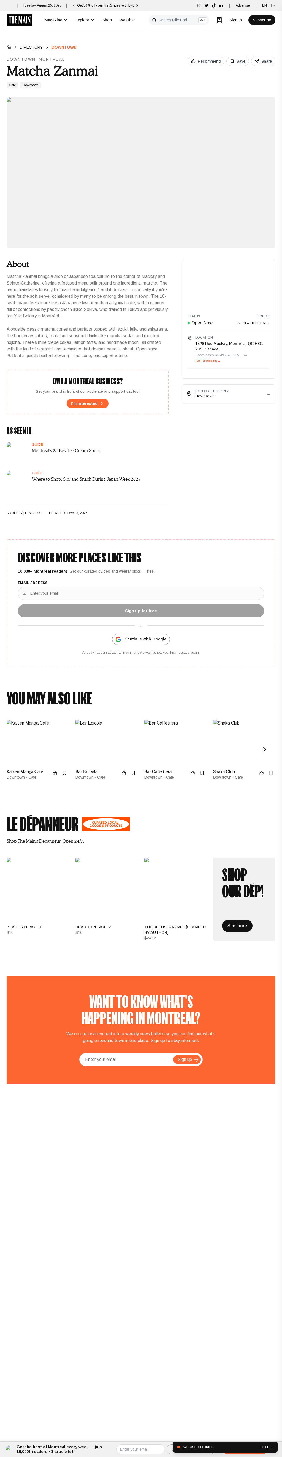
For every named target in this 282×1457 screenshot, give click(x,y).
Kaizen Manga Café (25, 772)
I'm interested (84, 403)
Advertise (243, 5)
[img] (199, 5)
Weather (127, 20)
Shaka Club (224, 772)
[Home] (9, 47)
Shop (107, 20)
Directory (31, 47)
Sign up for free (141, 611)
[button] (196, 1059)
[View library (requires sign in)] (219, 19)
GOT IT (267, 1447)
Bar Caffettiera (158, 772)
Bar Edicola (86, 772)
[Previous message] (73, 5)
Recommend (209, 61)
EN (264, 5)
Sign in (235, 20)
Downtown (64, 47)
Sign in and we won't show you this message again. (161, 652)
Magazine (53, 20)
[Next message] (137, 5)
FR (273, 5)
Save (241, 61)
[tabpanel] (141, 899)
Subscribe (262, 20)
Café (12, 85)
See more (237, 925)
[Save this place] (64, 772)
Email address (32, 583)
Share (266, 61)
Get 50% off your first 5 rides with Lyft (105, 5)
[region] (228, 284)
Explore (82, 20)
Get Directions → (208, 361)
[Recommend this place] (55, 772)
